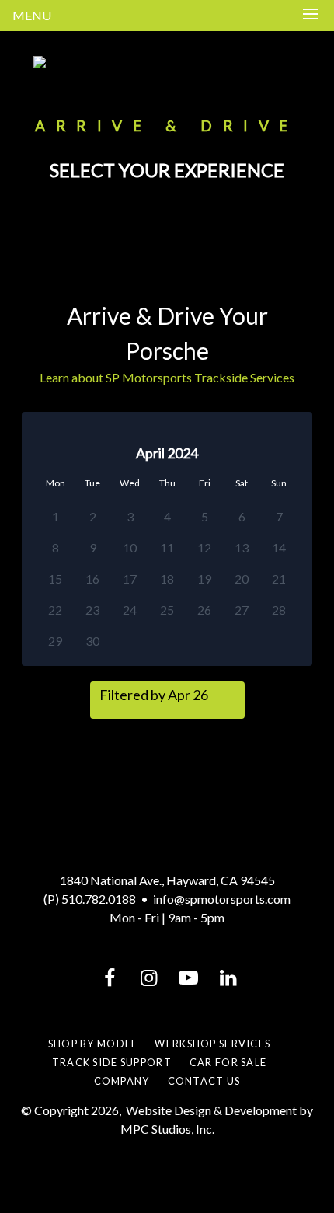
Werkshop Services (212, 1043)
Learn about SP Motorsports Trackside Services (167, 377)
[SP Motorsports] (167, 62)
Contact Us (204, 1081)
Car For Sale (228, 1062)
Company (122, 1081)
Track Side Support (112, 1062)
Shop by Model (92, 1043)
